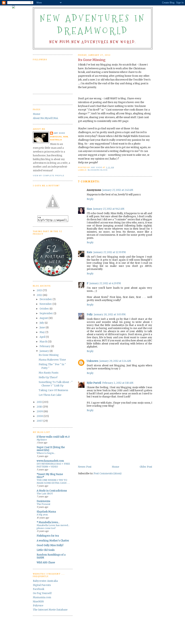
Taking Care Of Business (53, 390)
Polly (90, 314)
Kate (89, 252)
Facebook (38, 589)
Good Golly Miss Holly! (50, 545)
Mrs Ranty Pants (48, 372)
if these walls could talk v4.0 (53, 436)
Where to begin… (46, 453)
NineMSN (38, 601)
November (46, 304)
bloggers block (98, 170)
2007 (40, 420)
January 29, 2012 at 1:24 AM (115, 361)
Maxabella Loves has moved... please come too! (53, 526)
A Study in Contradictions (52, 490)
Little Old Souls (46, 550)
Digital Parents (42, 585)
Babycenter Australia (45, 580)
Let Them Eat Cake (50, 395)
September (46, 313)
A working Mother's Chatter (53, 540)
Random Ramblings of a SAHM (51, 556)
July (42, 322)
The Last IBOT (45, 493)
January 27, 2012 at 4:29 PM (105, 283)
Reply (90, 199)
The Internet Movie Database (50, 609)
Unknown (92, 361)
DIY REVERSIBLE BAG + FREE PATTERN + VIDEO (53, 465)
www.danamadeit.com (50, 460)
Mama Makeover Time (52, 359)
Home (115, 466)
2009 (40, 411)
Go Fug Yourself (42, 593)
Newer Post (84, 466)
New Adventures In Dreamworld (92, 24)
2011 (39, 402)
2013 (40, 290)
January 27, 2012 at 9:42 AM (108, 208)
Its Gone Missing (49, 355)
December (46, 299)
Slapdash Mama (46, 511)
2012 (40, 295)
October (45, 308)
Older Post (146, 466)
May (42, 332)
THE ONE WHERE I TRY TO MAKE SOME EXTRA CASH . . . (53, 481)
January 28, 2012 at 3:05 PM (110, 314)
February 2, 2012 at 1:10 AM (117, 382)
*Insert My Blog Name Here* (50, 476)
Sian (89, 208)
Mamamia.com (42, 597)
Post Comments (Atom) (107, 473)
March (44, 341)
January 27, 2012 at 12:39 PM (109, 252)
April (43, 336)
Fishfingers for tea (48, 535)
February (45, 346)
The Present (43, 504)
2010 (40, 406)
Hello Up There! (48, 377)
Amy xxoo (59, 133)
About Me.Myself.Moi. (45, 118)
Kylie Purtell (94, 382)
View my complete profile (48, 176)
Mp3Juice (42, 439)
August (44, 318)
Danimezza (43, 501)
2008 (40, 416)
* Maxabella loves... (48, 522)
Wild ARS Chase (46, 562)
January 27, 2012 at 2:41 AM (117, 190)
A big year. (42, 514)
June (43, 327)
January (45, 351)
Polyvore (38, 605)
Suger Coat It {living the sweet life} (51, 449)
